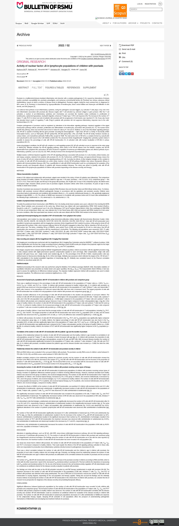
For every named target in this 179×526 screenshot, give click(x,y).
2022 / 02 (64, 46)
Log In (139, 4)
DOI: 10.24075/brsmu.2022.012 (101, 54)
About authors (22, 74)
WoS (26, 23)
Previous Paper (25, 45)
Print (123, 53)
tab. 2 (75, 337)
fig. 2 (101, 301)
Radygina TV (65, 69)
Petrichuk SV (32, 69)
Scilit (62, 23)
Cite (123, 57)
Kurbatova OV (55, 69)
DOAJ (55, 23)
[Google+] (132, 73)
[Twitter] (126, 73)
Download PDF (127, 45)
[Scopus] (120, 10)
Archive (132, 23)
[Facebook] (123, 73)
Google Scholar (37, 23)
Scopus (19, 23)
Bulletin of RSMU (48, 7)
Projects (145, 23)
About (106, 23)
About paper (21, 77)
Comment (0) (127, 61)
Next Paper (105, 45)
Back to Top (123, 67)
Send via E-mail (128, 49)
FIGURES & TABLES (54, 88)
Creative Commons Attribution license (93, 58)
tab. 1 (87, 285)
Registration (150, 4)
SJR (48, 23)
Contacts (157, 23)
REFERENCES (73, 88)
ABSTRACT (23, 88)
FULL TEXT (37, 88)
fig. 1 (59, 254)
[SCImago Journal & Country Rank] (111, 18)
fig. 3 (49, 361)
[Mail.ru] (129, 73)
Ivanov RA (83, 69)
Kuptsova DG (21, 69)
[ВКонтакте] (120, 73)
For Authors (119, 23)
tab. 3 (89, 390)
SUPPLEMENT (89, 88)
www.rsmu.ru (89, 523)
